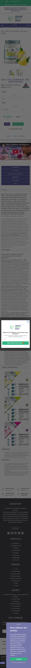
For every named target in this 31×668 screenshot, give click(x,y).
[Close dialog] (28, 322)
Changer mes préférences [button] (19, 662)
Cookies (2, 663)
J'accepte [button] (18, 659)
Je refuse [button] (18, 624)
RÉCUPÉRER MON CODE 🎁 (15, 343)
